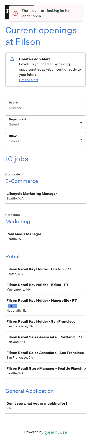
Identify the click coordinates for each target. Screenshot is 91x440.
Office (13, 136)
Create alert (28, 80)
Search (14, 102)
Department (17, 119)
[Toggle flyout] (81, 122)
